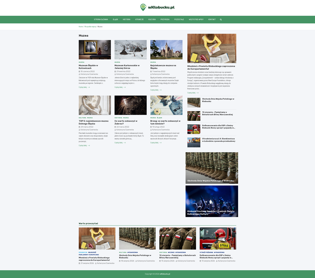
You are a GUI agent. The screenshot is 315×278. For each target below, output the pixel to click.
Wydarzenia (132, 252)
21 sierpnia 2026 (87, 263)
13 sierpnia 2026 (208, 261)
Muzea (81, 62)
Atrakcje (139, 19)
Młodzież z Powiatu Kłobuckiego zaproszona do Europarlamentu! (94, 259)
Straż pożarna (206, 252)
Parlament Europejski (89, 255)
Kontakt (212, 19)
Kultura (152, 19)
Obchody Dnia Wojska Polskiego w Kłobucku (210, 180)
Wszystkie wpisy (196, 19)
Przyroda (165, 19)
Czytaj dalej (83, 87)
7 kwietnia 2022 (158, 71)
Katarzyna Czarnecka (89, 74)
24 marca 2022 (87, 127)
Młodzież (92, 252)
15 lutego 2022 (158, 127)
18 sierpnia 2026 (127, 261)
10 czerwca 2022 (88, 71)
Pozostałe (179, 19)
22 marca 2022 (123, 127)
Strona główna (101, 19)
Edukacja (83, 252)
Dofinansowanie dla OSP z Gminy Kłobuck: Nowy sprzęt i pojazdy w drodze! (218, 127)
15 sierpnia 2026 (167, 261)
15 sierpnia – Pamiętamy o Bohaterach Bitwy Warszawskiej (217, 113)
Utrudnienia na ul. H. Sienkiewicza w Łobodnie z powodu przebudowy (218, 140)
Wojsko (171, 252)
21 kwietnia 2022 (123, 71)
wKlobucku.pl (165, 274)
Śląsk (115, 19)
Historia (126, 19)
